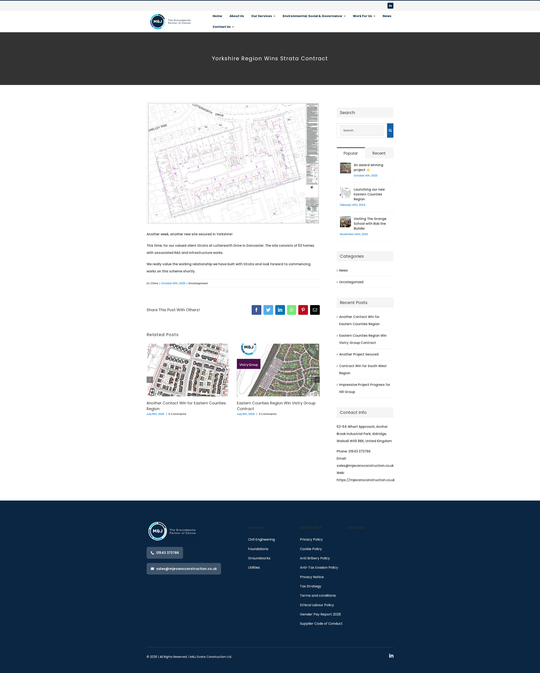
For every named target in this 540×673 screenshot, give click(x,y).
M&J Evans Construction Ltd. (211, 657)
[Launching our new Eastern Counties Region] (345, 190)
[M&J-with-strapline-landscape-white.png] (171, 12)
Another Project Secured (359, 354)
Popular (351, 153)
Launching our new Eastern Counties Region (369, 194)
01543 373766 (359, 451)
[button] (150, 380)
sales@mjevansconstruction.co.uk (365, 465)
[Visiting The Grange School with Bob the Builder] (345, 220)
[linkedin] (390, 6)
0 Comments (177, 414)
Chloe (154, 283)
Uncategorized (198, 283)
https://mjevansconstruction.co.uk (366, 480)
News (343, 270)
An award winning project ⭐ (368, 167)
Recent (379, 153)
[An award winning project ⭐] (345, 166)
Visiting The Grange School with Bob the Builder (370, 224)
